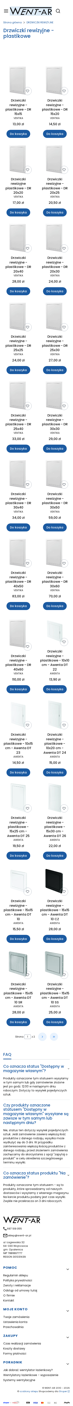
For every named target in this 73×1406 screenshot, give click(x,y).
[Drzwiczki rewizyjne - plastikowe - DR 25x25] (18, 317)
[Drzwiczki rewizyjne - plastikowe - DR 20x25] (55, 159)
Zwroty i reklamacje (17, 1285)
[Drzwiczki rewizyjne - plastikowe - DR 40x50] (18, 553)
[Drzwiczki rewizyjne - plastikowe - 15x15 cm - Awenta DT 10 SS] (55, 964)
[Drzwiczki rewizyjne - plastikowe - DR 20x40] (18, 238)
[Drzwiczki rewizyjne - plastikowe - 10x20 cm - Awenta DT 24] (55, 715)
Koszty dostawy (14, 1349)
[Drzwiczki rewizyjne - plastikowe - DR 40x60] (18, 634)
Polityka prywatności (17, 1280)
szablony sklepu (29, 1391)
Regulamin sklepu (15, 1275)
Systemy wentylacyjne (19, 1380)
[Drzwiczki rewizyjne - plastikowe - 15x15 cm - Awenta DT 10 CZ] (55, 881)
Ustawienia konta (15, 1322)
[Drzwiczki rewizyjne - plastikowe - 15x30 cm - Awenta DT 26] (55, 798)
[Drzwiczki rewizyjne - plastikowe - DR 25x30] (55, 317)
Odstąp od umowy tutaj (20, 1290)
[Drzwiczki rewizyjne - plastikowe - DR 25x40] (18, 396)
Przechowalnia (13, 1327)
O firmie (9, 1295)
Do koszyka (18, 134)
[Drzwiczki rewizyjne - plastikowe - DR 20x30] (55, 238)
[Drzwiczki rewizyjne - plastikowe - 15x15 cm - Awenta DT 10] (18, 881)
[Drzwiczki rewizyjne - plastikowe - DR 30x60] (55, 553)
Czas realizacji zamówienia (22, 1343)
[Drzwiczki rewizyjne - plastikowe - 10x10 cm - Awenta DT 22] (55, 632)
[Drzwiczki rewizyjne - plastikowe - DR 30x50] (55, 474)
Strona (19, 1036)
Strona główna (12, 22)
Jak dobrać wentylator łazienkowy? (28, 1370)
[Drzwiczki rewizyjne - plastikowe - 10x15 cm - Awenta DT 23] (18, 715)
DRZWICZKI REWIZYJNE (40, 22)
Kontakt (8, 1300)
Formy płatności (14, 1354)
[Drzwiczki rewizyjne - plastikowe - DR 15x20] (55, 81)
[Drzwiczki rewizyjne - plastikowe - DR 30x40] (18, 474)
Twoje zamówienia (16, 1317)
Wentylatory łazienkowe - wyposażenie (30, 1375)
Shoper (63, 1391)
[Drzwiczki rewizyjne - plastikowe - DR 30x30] (55, 396)
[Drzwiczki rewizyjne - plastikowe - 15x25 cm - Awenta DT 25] (18, 798)
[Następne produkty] (42, 1037)
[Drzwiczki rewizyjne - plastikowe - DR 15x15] (18, 81)
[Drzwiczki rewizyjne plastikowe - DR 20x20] (18, 159)
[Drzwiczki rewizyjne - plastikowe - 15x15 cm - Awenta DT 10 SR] (18, 964)
